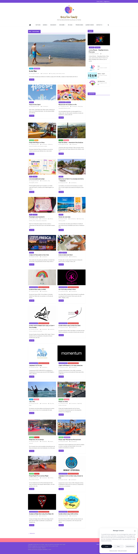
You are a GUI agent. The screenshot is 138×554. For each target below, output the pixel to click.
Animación (91, 47)
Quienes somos (90, 25)
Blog (31, 176)
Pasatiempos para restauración (37, 217)
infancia (60, 220)
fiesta (82, 218)
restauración (38, 220)
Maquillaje (98, 47)
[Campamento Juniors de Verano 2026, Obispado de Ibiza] (71, 457)
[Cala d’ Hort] (42, 382)
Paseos (60, 140)
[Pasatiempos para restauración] (42, 198)
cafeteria (51, 218)
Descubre (61, 25)
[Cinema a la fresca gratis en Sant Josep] (42, 236)
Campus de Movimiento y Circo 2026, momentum (70, 365)
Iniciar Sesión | (100, 1)
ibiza (51, 73)
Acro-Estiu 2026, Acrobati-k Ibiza (67, 289)
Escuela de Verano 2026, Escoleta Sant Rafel (69, 325)
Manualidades (62, 102)
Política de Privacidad (122, 550)
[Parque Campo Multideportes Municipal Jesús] (71, 420)
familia (79, 218)
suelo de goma (40, 146)
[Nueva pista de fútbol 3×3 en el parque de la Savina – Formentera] (71, 160)
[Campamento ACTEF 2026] (42, 346)
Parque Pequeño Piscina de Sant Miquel (38, 476)
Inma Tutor (48, 546)
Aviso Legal (62, 544)
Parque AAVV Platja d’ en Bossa (36, 142)
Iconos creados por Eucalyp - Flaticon (36, 547)
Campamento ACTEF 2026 (35, 365)
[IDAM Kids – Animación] (92, 73)
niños (69, 108)
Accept (106, 546)
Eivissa (36, 140)
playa (30, 405)
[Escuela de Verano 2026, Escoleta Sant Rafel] (71, 306)
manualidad (61, 108)
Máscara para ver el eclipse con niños (68, 104)
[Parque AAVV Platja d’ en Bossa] (42, 123)
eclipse (81, 106)
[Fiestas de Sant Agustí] (42, 85)
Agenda (45, 25)
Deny (118, 546)
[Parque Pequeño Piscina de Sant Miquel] (42, 457)
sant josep (64, 405)
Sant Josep (66, 140)
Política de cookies (113, 550)
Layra (50, 549)
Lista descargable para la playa (36, 179)
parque (60, 405)
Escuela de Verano (33, 287)
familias (30, 220)
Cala (50, 403)
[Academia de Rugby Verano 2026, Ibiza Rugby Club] (42, 495)
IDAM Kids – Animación (101, 73)
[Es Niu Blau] (57, 35)
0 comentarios (45, 73)
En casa (70, 25)
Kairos (99, 66)
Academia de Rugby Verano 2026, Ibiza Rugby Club (41, 514)
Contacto (99, 25)
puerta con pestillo (33, 146)
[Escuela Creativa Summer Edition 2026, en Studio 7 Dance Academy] (42, 306)
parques (51, 441)
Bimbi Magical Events (101, 81)
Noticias (38, 25)
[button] (135, 531)
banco (51, 144)
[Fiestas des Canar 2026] (71, 198)
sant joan (31, 443)
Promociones (79, 25)
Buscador (53, 25)
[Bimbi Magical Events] (92, 80)
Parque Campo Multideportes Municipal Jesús (70, 439)
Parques (31, 140)
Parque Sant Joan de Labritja (36, 439)
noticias (36, 182)
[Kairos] (92, 65)
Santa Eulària (36, 68)
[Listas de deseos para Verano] (71, 236)
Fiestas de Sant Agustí (35, 104)
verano (63, 73)
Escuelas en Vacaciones (44, 287)
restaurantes (44, 220)
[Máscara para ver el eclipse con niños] (71, 85)
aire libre (51, 477)
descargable (31, 182)
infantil (80, 403)
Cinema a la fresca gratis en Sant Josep (39, 255)
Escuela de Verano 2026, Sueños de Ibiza (68, 514)
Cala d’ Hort (32, 401)
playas (54, 73)
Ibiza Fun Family (69, 17)
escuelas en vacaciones (37, 331)
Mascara (65, 108)
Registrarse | (107, 1)
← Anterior (31, 533)
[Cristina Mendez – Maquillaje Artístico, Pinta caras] (99, 34)
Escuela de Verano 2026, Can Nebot (37, 289)
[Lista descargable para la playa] (42, 160)
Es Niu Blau (33, 71)
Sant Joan (37, 437)
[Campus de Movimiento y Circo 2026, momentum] (71, 346)
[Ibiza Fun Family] (30, 25)
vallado (45, 146)
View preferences (130, 546)
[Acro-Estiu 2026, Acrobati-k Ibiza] (71, 270)
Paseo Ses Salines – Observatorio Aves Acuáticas (71, 142)
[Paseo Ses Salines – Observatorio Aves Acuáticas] (71, 123)
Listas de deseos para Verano (66, 255)
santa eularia (58, 73)
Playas (31, 68)
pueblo (63, 220)
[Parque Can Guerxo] (71, 382)
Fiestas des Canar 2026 (64, 217)
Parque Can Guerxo (63, 401)
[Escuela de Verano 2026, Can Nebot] (42, 270)
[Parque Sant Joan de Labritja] (42, 420)
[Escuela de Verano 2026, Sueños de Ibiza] (71, 495)
